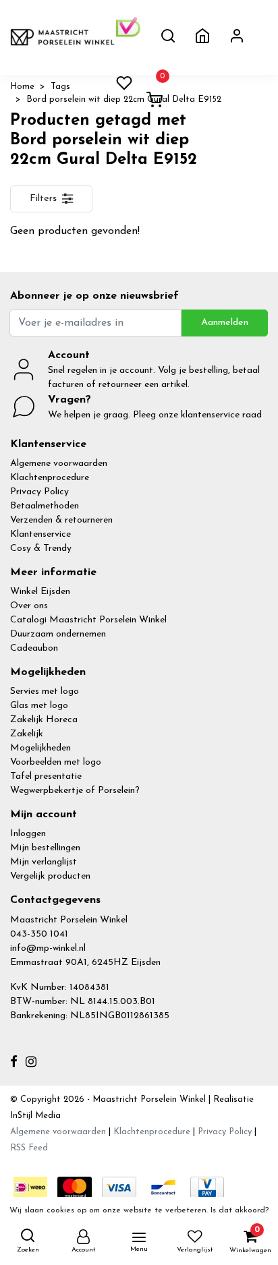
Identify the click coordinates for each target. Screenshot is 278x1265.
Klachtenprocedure (49, 478)
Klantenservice (40, 534)
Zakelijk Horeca (44, 720)
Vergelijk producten (50, 876)
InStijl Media (35, 1115)
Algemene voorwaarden (58, 464)
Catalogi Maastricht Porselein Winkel (88, 620)
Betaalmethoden (44, 506)
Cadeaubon (34, 648)
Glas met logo (39, 706)
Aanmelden (224, 323)
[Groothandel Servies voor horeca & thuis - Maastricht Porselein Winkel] (63, 37)
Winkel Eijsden (40, 592)
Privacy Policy (39, 492)
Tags (60, 86)
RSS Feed (29, 1148)
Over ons (29, 606)
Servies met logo (44, 691)
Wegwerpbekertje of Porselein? (75, 791)
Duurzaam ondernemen (58, 634)
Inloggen (28, 834)
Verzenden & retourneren (61, 520)
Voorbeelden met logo (55, 762)
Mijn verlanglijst (43, 862)
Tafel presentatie (46, 776)
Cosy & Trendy (41, 548)
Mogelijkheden (40, 748)
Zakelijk (26, 734)
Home (22, 86)
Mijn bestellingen (45, 848)
